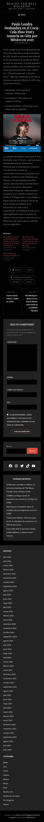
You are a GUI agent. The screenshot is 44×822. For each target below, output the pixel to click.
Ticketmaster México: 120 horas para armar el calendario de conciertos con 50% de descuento (21, 521)
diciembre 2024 (9, 624)
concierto (16, 282)
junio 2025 (7, 599)
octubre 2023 (8, 683)
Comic (5, 771)
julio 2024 (7, 645)
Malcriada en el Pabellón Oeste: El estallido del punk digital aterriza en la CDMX (21, 510)
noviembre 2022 (9, 729)
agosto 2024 (8, 641)
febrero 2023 (8, 716)
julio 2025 (7, 595)
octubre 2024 (8, 632)
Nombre (10, 377)
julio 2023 (7, 695)
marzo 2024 (8, 662)
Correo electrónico (15, 390)
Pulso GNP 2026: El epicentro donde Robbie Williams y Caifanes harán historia (20, 532)
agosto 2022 (8, 741)
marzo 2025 (8, 611)
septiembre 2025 (10, 586)
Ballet (5, 762)
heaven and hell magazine (22, 5)
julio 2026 (7, 557)
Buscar (9, 446)
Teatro (6, 804)
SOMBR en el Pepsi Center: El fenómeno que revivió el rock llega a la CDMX (21, 499)
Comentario (12, 342)
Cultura (6, 775)
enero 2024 (7, 670)
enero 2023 (7, 720)
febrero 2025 (8, 616)
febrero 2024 (8, 666)
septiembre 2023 (10, 687)
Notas (29, 270)
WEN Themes (31, 817)
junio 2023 (7, 699)
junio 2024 (7, 649)
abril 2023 (7, 708)
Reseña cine (8, 792)
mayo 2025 (7, 603)
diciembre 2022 (9, 724)
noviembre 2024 (9, 628)
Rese (5, 787)
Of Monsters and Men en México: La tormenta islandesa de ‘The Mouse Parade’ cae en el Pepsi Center (20, 488)
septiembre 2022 (10, 737)
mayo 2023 (7, 703)
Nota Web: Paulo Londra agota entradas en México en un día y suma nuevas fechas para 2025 (30, 241)
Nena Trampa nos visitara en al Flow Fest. (11, 254)
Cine (5, 767)
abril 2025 (7, 607)
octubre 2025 (8, 582)
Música (17, 270)
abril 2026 (7, 561)
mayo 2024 (7, 653)
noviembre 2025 (9, 578)
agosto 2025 (8, 590)
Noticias (29, 282)
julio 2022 (7, 745)
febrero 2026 (8, 569)
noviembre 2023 (9, 678)
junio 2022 (7, 750)
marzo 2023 (8, 712)
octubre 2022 (8, 733)
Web (8, 402)
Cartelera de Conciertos (23, 277)
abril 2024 (7, 657)
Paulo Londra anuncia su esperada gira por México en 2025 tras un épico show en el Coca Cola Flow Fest (11, 241)
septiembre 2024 (10, 636)
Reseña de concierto (11, 796)
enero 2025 (7, 620)
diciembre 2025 (9, 574)
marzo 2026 (8, 565)
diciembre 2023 (9, 674)
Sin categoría (8, 800)
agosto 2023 (8, 691)
